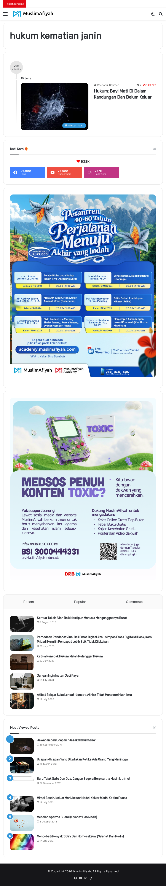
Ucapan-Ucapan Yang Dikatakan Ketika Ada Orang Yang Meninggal (82, 759)
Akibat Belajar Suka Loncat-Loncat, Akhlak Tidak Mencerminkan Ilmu (84, 695)
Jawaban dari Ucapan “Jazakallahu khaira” (66, 740)
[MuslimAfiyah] (33, 14)
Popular (80, 602)
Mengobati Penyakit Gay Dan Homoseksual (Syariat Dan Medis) (80, 836)
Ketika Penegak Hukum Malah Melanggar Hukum (70, 656)
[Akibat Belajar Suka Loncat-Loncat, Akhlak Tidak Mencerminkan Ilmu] (22, 701)
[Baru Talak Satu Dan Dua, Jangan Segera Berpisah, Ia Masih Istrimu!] (22, 784)
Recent (28, 602)
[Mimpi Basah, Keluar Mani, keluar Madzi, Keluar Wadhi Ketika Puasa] (22, 804)
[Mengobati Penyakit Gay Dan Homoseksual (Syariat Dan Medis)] (22, 842)
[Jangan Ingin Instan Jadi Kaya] (22, 681)
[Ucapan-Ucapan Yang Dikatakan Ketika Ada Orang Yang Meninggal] (22, 765)
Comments (134, 602)
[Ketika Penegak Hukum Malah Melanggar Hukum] (22, 662)
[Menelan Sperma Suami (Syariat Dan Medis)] (22, 823)
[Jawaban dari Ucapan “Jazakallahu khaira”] (22, 746)
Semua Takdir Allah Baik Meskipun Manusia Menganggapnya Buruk (82, 618)
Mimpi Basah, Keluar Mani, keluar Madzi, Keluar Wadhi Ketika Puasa (82, 798)
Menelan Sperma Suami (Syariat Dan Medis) (67, 817)
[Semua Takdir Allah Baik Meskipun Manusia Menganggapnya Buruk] (22, 624)
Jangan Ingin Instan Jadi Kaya (57, 675)
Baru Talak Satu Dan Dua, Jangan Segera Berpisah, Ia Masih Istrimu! (83, 779)
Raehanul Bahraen (108, 85)
